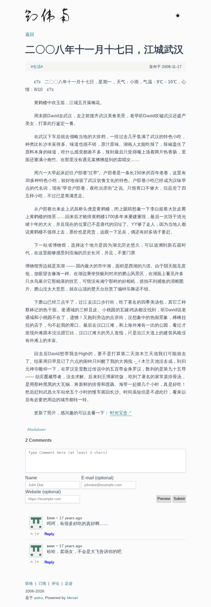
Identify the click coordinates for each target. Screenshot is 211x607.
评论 (55, 583)
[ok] (178, 16)
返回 (29, 34)
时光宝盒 (118, 413)
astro (38, 597)
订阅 (42, 583)
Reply (49, 534)
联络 (29, 583)
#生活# (37, 66)
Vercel (72, 597)
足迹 (69, 583)
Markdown (36, 429)
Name (31, 477)
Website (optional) (43, 491)
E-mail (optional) (97, 477)
